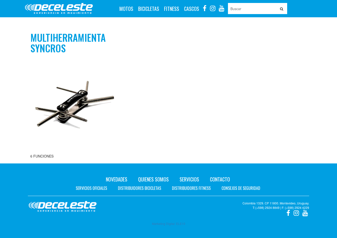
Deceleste (59, 8)
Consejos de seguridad (241, 188)
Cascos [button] (191, 8)
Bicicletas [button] (148, 8)
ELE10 (180, 223)
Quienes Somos (153, 179)
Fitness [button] (171, 8)
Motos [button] (126, 8)
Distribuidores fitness (191, 188)
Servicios (189, 179)
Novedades (116, 179)
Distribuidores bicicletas (139, 188)
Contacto (220, 179)
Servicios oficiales (91, 188)
